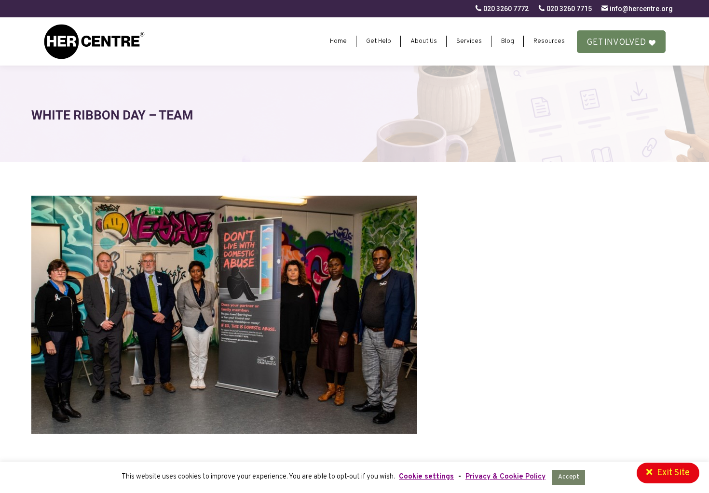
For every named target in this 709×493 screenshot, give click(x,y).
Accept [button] (568, 477)
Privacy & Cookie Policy (505, 476)
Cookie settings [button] (426, 476)
